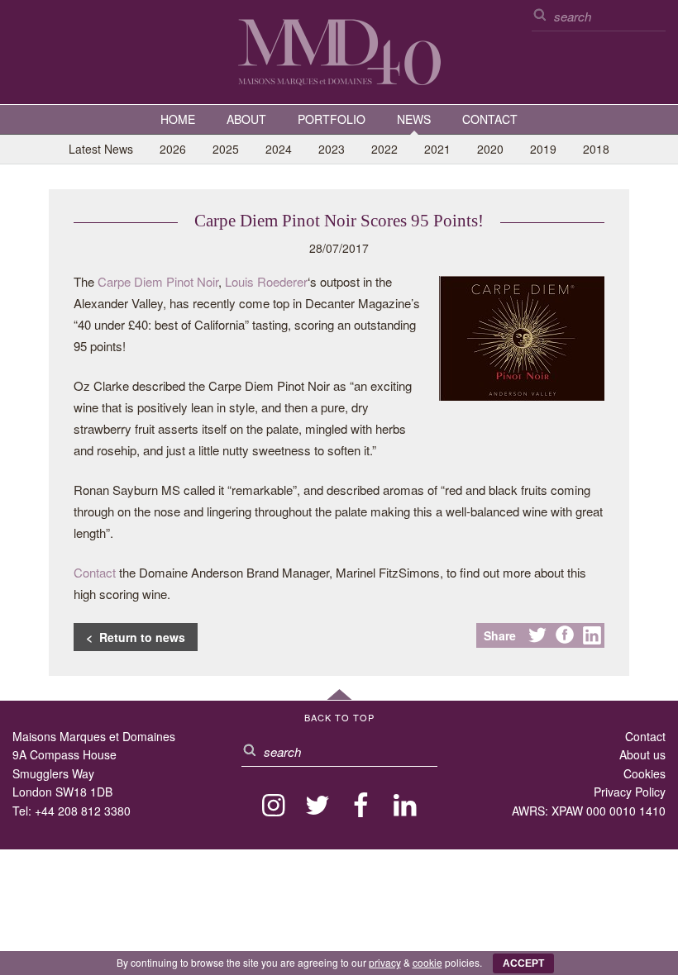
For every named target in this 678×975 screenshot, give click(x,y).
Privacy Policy (630, 791)
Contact (490, 119)
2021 (437, 148)
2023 (331, 148)
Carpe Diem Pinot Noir (158, 281)
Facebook (564, 635)
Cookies (644, 773)
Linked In (592, 635)
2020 (490, 148)
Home (177, 119)
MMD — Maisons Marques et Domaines (339, 51)
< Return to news (135, 637)
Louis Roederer (266, 281)
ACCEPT (523, 963)
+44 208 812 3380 (83, 810)
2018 (596, 148)
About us (642, 754)
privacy (385, 962)
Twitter (537, 635)
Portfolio (331, 119)
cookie (427, 962)
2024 (278, 148)
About (246, 119)
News (414, 119)
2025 (225, 148)
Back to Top (339, 717)
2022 (384, 148)
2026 (173, 148)
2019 (543, 148)
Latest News (101, 148)
